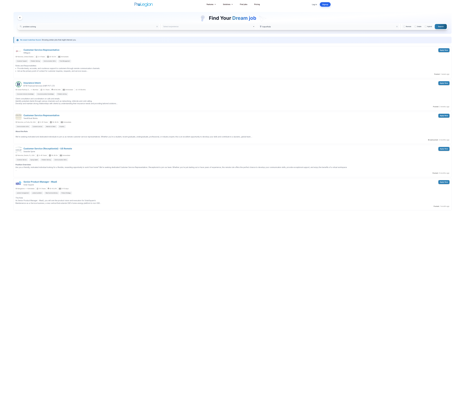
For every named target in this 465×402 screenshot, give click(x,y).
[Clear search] (157, 26)
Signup (325, 4)
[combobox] (209, 26)
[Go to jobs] (20, 17)
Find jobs (243, 4)
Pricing (257, 4)
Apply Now (444, 50)
